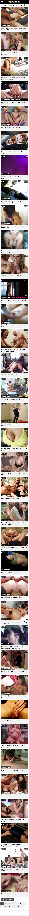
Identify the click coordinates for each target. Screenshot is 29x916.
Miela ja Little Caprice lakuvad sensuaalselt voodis (13, 573)
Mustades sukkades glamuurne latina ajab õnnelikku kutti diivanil (13, 78)
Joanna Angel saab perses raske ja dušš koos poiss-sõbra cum (14, 746)
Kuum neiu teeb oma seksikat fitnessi (11, 894)
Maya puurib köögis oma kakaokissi (11, 795)
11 (14, 907)
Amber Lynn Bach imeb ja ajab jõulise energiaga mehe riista (12, 202)
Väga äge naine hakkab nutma (9, 374)
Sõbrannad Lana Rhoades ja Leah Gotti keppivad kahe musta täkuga (12, 845)
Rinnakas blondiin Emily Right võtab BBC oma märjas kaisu (14, 103)
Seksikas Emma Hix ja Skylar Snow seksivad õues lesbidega (13, 28)
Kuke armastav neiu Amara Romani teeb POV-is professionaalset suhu (14, 350)
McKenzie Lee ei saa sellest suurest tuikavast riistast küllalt (14, 53)
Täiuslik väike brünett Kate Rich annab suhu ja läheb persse (14, 474)
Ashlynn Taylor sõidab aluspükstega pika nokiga (12, 820)
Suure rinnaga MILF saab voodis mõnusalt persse (13, 869)
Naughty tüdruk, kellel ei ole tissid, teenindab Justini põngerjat (14, 523)
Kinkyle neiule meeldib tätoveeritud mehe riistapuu (13, 696)
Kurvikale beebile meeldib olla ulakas (11, 597)
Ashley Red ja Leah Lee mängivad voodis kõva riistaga (14, 548)
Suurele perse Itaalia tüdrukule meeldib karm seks (14, 152)
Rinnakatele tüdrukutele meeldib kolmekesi (13, 671)
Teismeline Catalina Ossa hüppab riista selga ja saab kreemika (14, 622)
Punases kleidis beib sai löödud (10, 498)
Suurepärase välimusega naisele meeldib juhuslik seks (12, 177)
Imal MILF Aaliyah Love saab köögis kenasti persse (13, 301)
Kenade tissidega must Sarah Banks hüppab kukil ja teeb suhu (13, 226)
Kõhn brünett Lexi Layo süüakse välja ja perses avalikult (12, 251)
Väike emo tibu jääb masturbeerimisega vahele (14, 275)
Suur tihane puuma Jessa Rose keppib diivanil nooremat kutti (14, 449)
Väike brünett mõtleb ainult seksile (11, 399)
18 (18, 907)
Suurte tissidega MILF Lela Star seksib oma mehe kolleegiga (13, 424)
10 (10, 907)
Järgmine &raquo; (7, 900)
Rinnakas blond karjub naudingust (10, 127)
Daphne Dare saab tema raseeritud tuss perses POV (14, 325)
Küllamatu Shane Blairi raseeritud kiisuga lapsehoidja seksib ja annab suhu (12, 647)
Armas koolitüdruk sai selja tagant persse (12, 721)
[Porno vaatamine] (14, 2)
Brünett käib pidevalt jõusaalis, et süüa (12, 770)
